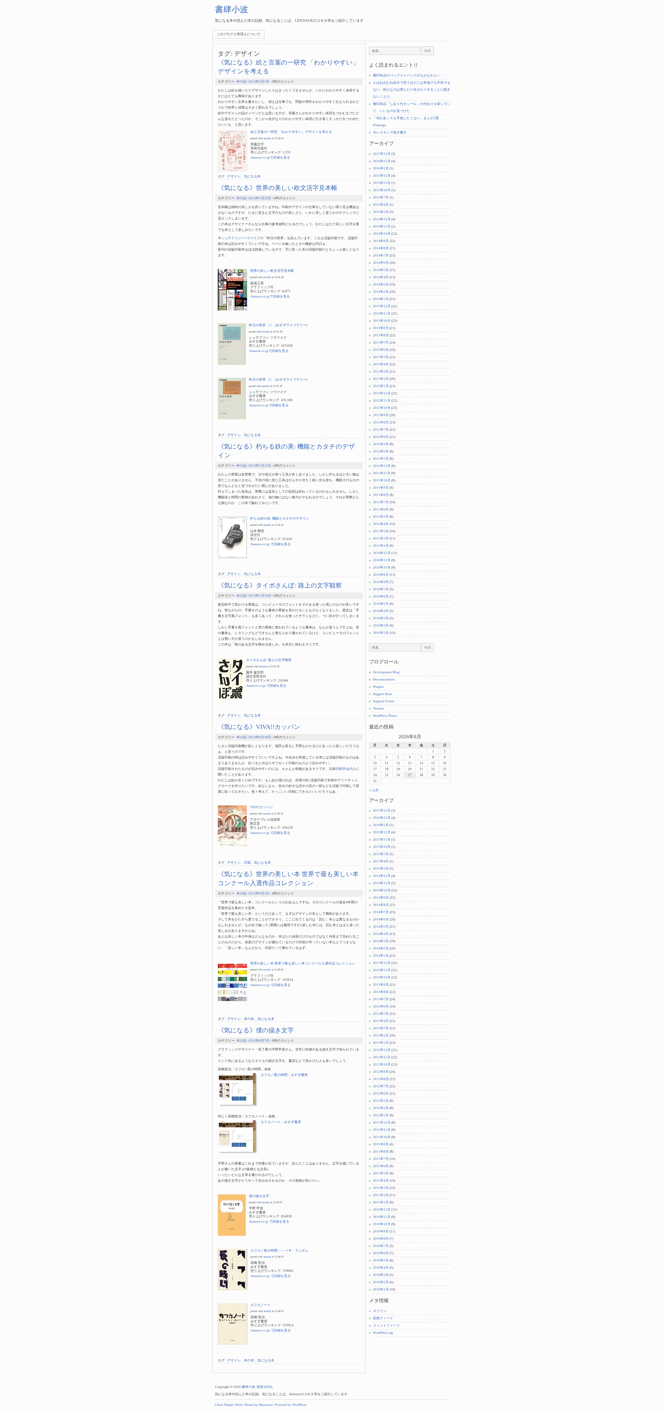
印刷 (247, 862)
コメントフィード (386, 1325)
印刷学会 (342, 769)
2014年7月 (381, 255)
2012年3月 (381, 444)
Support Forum (383, 701)
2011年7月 (381, 502)
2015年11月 (382, 183)
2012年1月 (381, 458)
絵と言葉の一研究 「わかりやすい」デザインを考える (291, 132)
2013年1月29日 (259, 198)
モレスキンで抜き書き (390, 132)
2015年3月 (381, 212)
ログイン (379, 1311)
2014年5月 (381, 270)
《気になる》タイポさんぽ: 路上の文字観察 (280, 585)
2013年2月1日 (258, 81)
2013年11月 (382, 313)
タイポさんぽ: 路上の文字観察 (269, 660)
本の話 (241, 81)
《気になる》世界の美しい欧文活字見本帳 (277, 187)
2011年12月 (382, 466)
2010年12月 (382, 553)
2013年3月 (381, 371)
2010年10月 (382, 567)
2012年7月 (381, 429)
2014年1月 (381, 299)
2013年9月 (381, 328)
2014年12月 (382, 219)
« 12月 (374, 790)
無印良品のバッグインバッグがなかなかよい (406, 75)
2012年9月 (381, 415)
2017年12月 (382, 154)
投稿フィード (383, 1318)
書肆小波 (231, 9)
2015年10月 (382, 190)
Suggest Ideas (382, 694)
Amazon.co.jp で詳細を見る (270, 544)
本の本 (249, 1019)
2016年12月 (382, 161)
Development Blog (386, 672)
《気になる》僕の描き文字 (256, 1030)
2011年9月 (381, 488)
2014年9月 (381, 241)
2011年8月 (381, 495)
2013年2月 (381, 379)
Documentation (384, 679)
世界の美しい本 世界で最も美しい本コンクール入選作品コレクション (302, 963)
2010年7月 (381, 589)
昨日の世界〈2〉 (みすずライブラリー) (278, 379)
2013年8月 (381, 335)
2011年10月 (382, 480)
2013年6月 (381, 350)
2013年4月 (381, 364)
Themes (378, 708)
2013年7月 (381, 342)
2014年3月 (381, 284)
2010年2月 (381, 625)
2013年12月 (382, 306)
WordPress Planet (385, 716)
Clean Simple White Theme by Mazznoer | (244, 1405)
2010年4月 (381, 611)
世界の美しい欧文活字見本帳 (272, 271)
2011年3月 (381, 531)
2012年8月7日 (258, 1041)
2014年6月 (381, 263)
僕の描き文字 (259, 1196)
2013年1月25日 (259, 465)
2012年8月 (381, 422)
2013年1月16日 (259, 596)
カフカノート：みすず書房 (281, 1122)
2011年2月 (381, 538)
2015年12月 (382, 176)
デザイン (234, 176)
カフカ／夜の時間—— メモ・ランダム (279, 1250)
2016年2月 (381, 168)
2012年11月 (382, 400)
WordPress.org (383, 1333)
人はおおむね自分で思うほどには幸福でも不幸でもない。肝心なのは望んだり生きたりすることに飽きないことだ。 (411, 89)
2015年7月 (381, 197)
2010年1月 (381, 633)
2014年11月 (382, 226)
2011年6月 (381, 509)
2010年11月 (382, 560)
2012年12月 (382, 393)
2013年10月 (382, 321)
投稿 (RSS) (264, 1387)
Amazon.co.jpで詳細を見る (270, 157)
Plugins (378, 687)
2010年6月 (381, 596)
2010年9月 (381, 575)
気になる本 (252, 176)
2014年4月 (381, 277)
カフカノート (260, 1305)
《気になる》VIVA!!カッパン (259, 726)
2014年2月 (381, 292)
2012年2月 (381, 451)
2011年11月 (382, 473)
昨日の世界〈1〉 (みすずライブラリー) (278, 325)
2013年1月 (381, 386)
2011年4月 (381, 524)
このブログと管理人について (238, 34)
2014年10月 (382, 234)
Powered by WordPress (291, 1405)
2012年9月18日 (259, 737)
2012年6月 (381, 437)
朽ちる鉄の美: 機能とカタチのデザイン (279, 518)
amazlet (267, 138)
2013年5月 (381, 357)
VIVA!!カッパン (261, 807)
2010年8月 (381, 582)
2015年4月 (381, 205)
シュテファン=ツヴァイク (240, 238)
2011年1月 (381, 546)
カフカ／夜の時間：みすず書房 (284, 1075)
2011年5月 (381, 517)
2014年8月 (381, 248)
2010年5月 (381, 604)
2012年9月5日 (258, 893)
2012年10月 (382, 408)
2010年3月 (381, 618)
